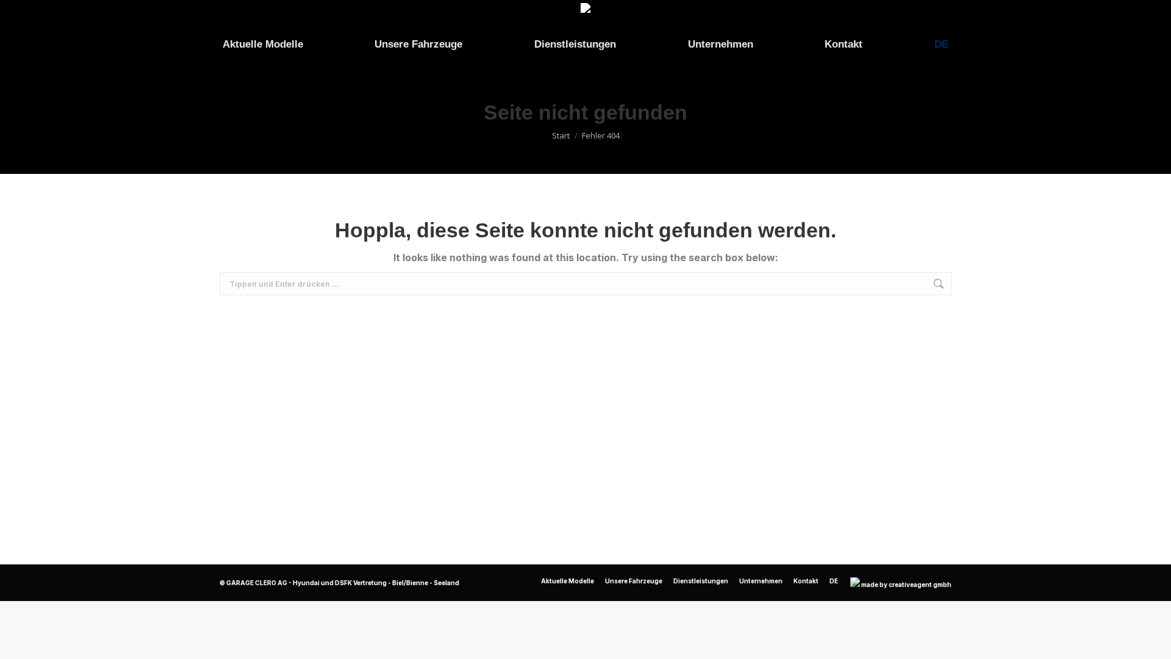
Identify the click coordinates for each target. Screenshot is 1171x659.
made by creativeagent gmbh (906, 584)
